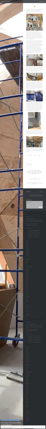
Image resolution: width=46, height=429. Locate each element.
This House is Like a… (30, 235)
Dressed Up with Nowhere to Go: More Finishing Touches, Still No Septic (34, 220)
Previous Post (30, 155)
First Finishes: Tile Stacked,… (36, 235)
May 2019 (27, 351)
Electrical (27, 273)
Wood (26, 407)
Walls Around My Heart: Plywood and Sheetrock (31, 225)
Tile (30, 173)
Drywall (35, 170)
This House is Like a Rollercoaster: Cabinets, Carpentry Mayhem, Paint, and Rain (34, 222)
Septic (27, 290)
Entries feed (27, 311)
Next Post (39, 155)
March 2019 (27, 247)
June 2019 (27, 244)
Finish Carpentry (28, 383)
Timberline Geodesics (34, 173)
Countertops (27, 373)
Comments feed (28, 313)
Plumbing (27, 286)
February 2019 (27, 248)
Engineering (27, 380)
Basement (27, 262)
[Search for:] (34, 213)
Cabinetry (27, 265)
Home (34, 155)
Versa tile (38, 173)
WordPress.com (28, 315)
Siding (27, 397)
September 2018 (28, 255)
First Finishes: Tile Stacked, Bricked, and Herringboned (32, 223)
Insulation (27, 282)
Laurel (28, 110)
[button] (34, 17)
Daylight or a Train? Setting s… (37, 230)
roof (26, 289)
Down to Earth (31, 38)
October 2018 (27, 254)
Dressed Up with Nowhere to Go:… (37, 337)
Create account (27, 307)
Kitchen (27, 283)
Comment (40, 207)
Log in (26, 309)
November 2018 (27, 358)
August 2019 (27, 348)
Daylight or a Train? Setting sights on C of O (31, 218)
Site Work (27, 293)
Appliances (27, 366)
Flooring (27, 279)
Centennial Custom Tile (35, 44)
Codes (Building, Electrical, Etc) (29, 266)
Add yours (41, 191)
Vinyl (26, 297)
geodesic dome (38, 170)
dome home (32, 170)
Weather (27, 300)
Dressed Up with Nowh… (31, 230)
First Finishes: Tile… (30, 342)
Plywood (27, 287)
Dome (29, 170)
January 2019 (27, 355)
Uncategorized (27, 296)
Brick (26, 263)
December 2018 (27, 251)
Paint (26, 390)
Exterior (27, 276)
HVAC (26, 280)
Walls (26, 299)
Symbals (27, 86)
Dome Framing (27, 269)
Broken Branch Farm (5, 1)
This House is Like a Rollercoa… (37, 233)
